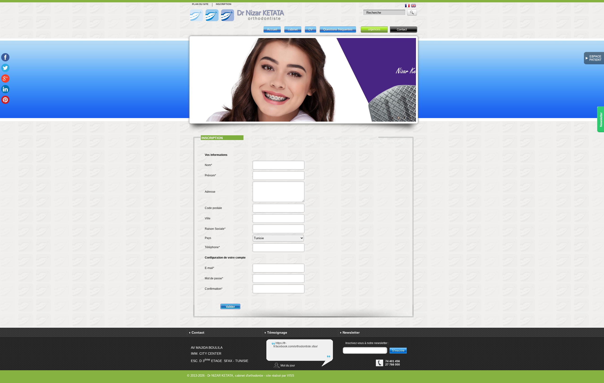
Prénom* (210, 175)
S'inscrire (398, 350)
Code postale (213, 208)
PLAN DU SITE (200, 4)
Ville (207, 218)
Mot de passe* (214, 278)
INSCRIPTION (223, 4)
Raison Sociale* (215, 228)
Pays (208, 238)
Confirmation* (213, 288)
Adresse (210, 191)
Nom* (208, 165)
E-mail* (209, 268)
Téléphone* (212, 247)
